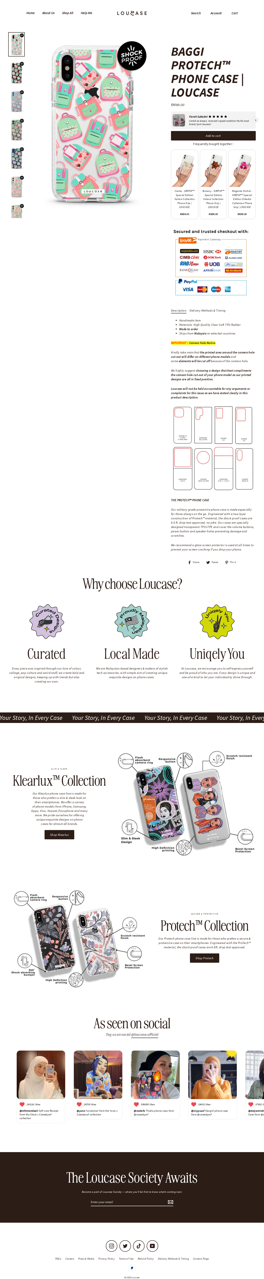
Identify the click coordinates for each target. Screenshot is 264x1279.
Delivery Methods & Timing (207, 310)
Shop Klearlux (59, 835)
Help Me (86, 13)
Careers (69, 1258)
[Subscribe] (170, 1202)
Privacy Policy (106, 1258)
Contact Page (201, 1258)
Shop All (67, 13)
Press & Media (86, 1258)
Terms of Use (126, 1258)
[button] (171, 120)
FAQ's (58, 1258)
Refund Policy (146, 1258)
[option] (91, 124)
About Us (48, 13)
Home (30, 13)
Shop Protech (205, 958)
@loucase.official (144, 1034)
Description (178, 310)
